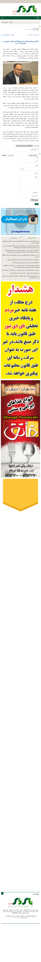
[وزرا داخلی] (20, 527)
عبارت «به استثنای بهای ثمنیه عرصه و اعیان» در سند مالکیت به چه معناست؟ (20, 270)
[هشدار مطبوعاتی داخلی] (20, 330)
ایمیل (37, 165)
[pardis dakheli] (20, 635)
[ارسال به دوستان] (5, 35)
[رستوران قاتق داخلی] (20, 428)
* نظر (36, 173)
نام (37, 157)
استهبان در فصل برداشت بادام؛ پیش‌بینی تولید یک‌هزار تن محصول (22, 259)
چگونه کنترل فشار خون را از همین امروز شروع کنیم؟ (25, 262)
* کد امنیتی (35, 192)
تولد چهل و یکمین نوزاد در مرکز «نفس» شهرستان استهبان (24, 273)
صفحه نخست (36, 34)
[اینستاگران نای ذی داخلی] (20, 221)
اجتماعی (30, 34)
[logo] (25, 10)
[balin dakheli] (20, 851)
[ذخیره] (6, 35)
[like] (35, 149)
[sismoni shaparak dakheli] (20, 753)
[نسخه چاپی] (3, 35)
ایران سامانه (16, 917)
